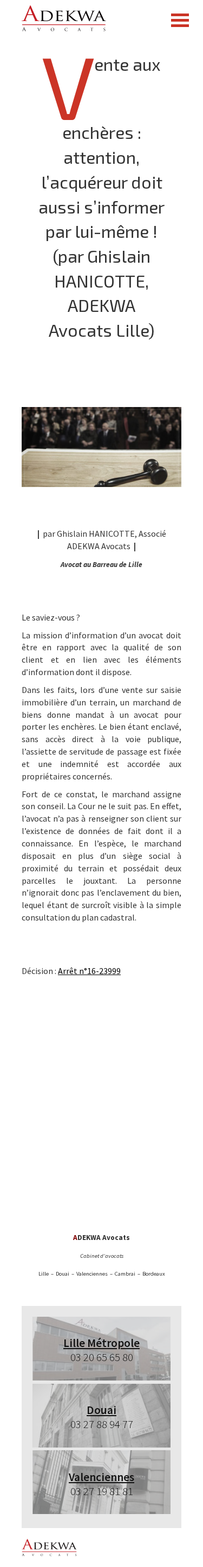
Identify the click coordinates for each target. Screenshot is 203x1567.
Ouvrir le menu (180, 20)
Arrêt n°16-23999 (89, 970)
